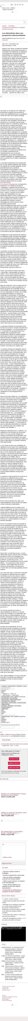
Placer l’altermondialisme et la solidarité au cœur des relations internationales (11, 886)
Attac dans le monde (6, 990)
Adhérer (12, 8)
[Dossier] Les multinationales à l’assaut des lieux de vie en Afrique (13, 794)
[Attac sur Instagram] (20, 4)
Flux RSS (4, 995)
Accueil (4, 26)
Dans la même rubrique (8, 896)
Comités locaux (5, 988)
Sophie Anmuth (19, 962)
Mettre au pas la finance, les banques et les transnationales (13, 881)
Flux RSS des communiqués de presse (9, 996)
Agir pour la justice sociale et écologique (11, 872)
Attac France (9, 978)
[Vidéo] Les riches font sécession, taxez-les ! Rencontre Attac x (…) (14, 813)
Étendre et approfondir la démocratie (13, 875)
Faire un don (5, 8)
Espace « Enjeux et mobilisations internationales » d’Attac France (13, 950)
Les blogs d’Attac (5, 987)
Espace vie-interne (8, 9)
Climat (14, 45)
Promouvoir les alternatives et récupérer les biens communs (12, 890)
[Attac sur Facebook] (18, 4)
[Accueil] (14, 15)
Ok (11, 4)
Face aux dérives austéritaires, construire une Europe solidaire (11, 878)
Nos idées (11, 26)
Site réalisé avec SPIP (6, 998)
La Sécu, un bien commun (10, 899)
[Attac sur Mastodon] (23, 4)
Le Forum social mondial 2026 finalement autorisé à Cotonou (13, 976)
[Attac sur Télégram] (1, 6)
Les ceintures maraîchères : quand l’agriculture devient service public (15, 957)
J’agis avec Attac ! (7, 863)
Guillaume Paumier (10, 734)
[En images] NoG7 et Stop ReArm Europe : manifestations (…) (12, 832)
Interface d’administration (7, 1000)
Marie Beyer (8, 959)
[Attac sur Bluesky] (15, 4)
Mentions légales (5, 999)
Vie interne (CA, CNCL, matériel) (8, 986)
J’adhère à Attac (7, 857)
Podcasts (4, 924)
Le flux (3, 944)
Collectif (15, 978)
